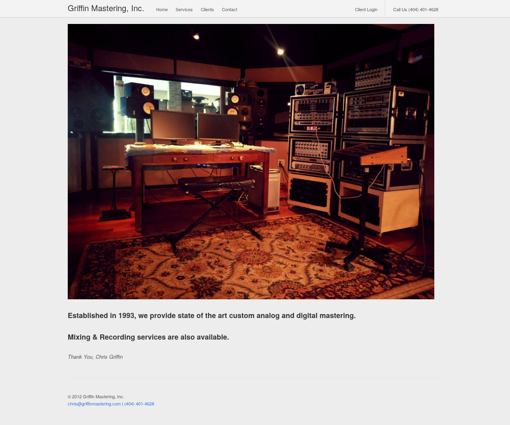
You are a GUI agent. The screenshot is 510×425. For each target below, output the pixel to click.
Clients (207, 9)
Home (162, 9)
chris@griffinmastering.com (94, 403)
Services (184, 9)
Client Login (366, 9)
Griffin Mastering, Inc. (106, 8)
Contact (229, 9)
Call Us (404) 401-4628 (415, 9)
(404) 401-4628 (139, 403)
